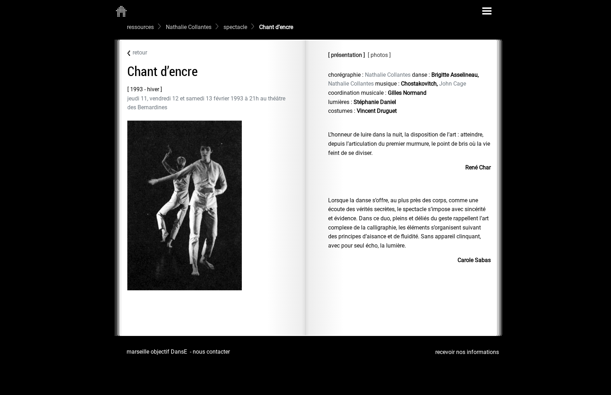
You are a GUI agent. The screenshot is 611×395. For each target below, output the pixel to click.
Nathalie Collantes (188, 27)
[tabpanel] (409, 167)
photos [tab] (380, 55)
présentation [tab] (346, 55)
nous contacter (211, 351)
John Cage (452, 83)
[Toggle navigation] (486, 11)
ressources (140, 27)
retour (140, 52)
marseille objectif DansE (157, 351)
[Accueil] (121, 11)
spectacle (235, 27)
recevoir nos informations (467, 352)
